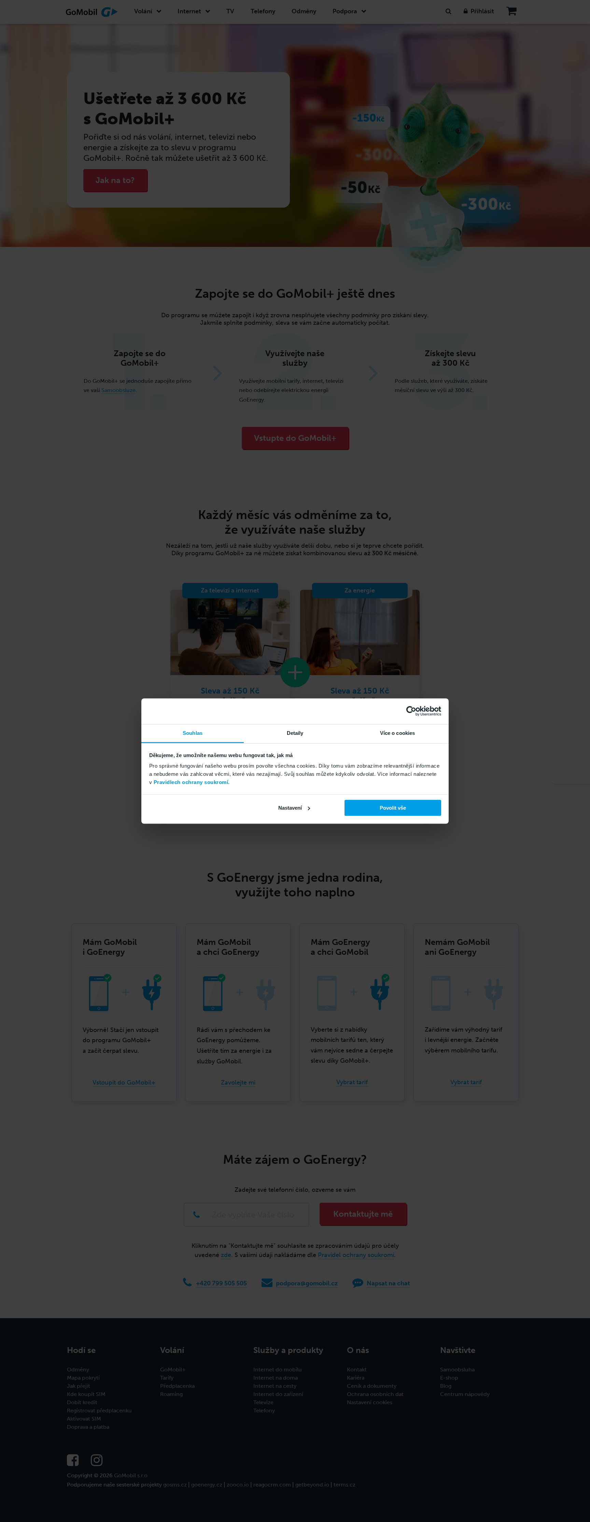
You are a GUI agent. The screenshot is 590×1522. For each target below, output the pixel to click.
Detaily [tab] (295, 733)
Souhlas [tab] (192, 733)
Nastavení (290, 808)
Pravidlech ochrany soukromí (191, 782)
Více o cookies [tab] (397, 733)
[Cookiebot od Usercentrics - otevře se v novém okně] (411, 711)
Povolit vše (393, 808)
